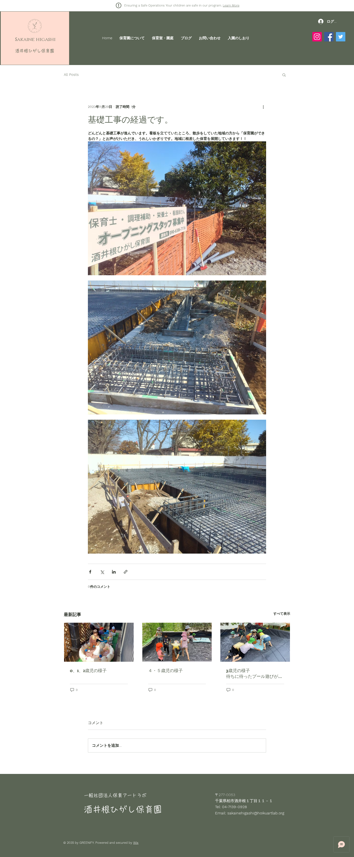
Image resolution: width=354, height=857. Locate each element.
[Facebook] (329, 36)
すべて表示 (281, 613)
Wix (135, 842)
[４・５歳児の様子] (177, 642)
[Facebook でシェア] (90, 571)
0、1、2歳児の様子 (88, 671)
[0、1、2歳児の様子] (99, 642)
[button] (284, 75)
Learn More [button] (231, 5)
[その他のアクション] (263, 107)
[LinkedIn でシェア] (113, 571)
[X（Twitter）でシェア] (102, 571)
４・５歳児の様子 (165, 671)
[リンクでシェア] (125, 571)
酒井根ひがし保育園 (34, 51)
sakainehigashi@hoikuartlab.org (255, 813)
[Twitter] (340, 36)
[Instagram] (317, 36)
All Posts (71, 74)
